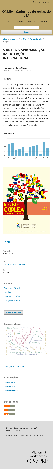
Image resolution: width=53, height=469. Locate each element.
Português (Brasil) (12, 288)
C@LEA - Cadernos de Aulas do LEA (26, 13)
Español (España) (12, 296)
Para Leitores (9, 382)
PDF (8, 242)
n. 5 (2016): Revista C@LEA (31, 39)
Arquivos (19, 21)
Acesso (46, 2)
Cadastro (36, 2)
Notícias (31, 21)
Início (5, 39)
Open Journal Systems (14, 366)
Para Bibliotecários (11, 390)
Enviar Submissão (13, 312)
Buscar (26, 32)
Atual (8, 21)
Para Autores (9, 386)
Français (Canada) (12, 300)
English (7, 292)
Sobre (42, 21)
